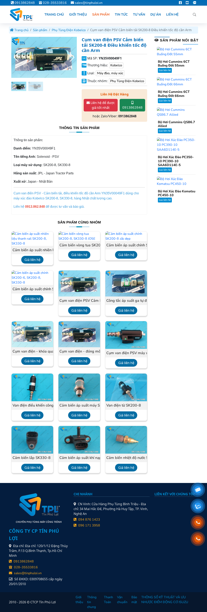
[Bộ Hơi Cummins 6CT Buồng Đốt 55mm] (176, 51)
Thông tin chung (91, 602)
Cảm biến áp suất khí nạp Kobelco (79, 458)
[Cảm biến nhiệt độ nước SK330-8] (126, 439)
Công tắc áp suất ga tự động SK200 (126, 301)
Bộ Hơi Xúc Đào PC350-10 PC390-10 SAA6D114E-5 (176, 161)
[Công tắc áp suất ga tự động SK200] (126, 283)
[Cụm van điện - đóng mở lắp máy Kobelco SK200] (79, 334)
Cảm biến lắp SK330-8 (32, 458)
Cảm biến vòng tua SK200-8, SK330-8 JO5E (79, 245)
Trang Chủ (54, 14)
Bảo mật (134, 599)
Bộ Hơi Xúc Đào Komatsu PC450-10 (176, 193)
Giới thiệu (79, 599)
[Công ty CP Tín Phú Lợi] (21, 14)
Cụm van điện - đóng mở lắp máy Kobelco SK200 (79, 351)
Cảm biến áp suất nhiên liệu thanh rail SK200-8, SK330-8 (32, 250)
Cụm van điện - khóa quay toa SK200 (32, 351)
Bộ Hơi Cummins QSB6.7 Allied (176, 124)
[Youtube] (187, 2)
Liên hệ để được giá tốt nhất (102, 105)
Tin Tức (121, 14)
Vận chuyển (122, 599)
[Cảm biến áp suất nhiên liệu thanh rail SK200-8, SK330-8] (32, 238)
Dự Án (155, 14)
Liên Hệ (172, 14)
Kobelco (116, 65)
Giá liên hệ (32, 259)
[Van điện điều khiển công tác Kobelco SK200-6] (32, 387)
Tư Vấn (139, 14)
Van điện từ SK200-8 (123, 405)
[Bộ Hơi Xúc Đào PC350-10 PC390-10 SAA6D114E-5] (176, 144)
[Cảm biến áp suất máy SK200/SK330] (79, 387)
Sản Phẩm (101, 14)
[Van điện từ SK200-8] (126, 387)
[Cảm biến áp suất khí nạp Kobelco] (79, 439)
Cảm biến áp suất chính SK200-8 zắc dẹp (126, 245)
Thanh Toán (108, 599)
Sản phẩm (40, 30)
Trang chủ (21, 30)
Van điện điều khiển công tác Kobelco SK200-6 (32, 405)
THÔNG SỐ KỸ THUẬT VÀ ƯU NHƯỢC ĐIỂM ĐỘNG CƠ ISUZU (164, 599)
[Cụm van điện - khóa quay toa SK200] (32, 334)
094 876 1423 (88, 519)
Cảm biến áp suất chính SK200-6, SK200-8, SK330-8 (32, 289)
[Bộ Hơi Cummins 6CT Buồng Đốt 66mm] (176, 81)
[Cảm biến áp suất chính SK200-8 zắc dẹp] (126, 236)
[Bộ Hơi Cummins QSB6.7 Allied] (176, 112)
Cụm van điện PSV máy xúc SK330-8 (126, 353)
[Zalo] (194, 2)
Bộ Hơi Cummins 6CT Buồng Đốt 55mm (174, 64)
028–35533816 (54, 3)
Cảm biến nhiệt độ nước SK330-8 (126, 458)
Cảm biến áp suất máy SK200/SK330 (79, 405)
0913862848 (24, 3)
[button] (72, 57)
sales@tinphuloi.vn (88, 3)
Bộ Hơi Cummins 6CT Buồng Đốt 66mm (174, 94)
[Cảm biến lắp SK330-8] (32, 439)
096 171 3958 (88, 525)
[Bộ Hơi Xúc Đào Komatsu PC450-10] (176, 181)
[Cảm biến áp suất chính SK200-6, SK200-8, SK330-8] (32, 277)
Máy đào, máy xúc (110, 73)
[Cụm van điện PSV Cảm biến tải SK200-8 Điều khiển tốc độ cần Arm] (79, 283)
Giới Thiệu (78, 14)
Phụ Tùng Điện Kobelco (69, 30)
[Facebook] (180, 2)
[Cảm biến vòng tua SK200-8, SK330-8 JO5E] (79, 236)
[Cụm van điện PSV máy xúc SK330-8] (126, 334)
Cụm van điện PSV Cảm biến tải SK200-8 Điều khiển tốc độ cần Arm (79, 301)
